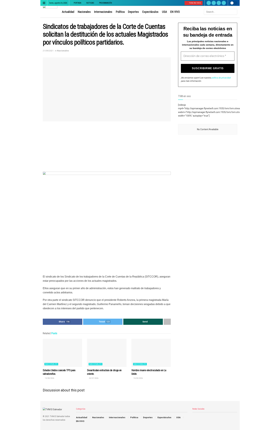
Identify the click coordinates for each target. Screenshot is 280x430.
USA (164, 11)
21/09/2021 (48, 50)
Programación (105, 3)
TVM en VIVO (194, 3)
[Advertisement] (107, 149)
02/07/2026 (93, 378)
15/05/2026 (138, 378)
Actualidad (68, 11)
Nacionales (84, 11)
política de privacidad (221, 78)
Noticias (90, 3)
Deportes (133, 11)
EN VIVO (175, 11)
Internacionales (103, 11)
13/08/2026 (49, 378)
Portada (77, 3)
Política (120, 11)
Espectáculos (150, 11)
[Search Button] (234, 12)
